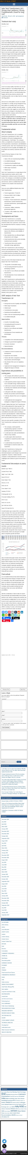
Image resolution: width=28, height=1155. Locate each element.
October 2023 (5, 836)
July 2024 (4, 821)
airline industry (5, 924)
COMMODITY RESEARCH (8, 953)
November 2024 (5, 819)
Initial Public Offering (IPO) (8, 986)
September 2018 (5, 905)
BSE (3, 1094)
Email (3, 715)
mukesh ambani (16, 1102)
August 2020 (4, 860)
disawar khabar (5, 801)
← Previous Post (5, 689)
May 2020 (4, 867)
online (3, 803)
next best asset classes (7, 998)
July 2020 (4, 862)
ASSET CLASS (5, 931)
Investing (4, 1100)
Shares (3, 1113)
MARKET (3, 1102)
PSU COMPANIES (6, 1003)
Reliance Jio (14, 1108)
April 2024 (4, 824)
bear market (4, 1092)
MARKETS (9, 1102)
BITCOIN (4, 943)
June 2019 (4, 888)
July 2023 (4, 843)
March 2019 (4, 893)
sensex (14, 1111)
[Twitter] (4, 1146)
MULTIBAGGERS (6, 994)
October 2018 (5, 903)
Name (3, 711)
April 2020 (4, 869)
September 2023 (5, 838)
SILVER (3, 1017)
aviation (3, 934)
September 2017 (5, 914)
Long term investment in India (8, 991)
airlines (3, 927)
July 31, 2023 (12, 16)
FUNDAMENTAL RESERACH (8, 974)
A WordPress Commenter (7, 810)
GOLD (3, 977)
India (3, 979)
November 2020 (5, 857)
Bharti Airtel (9, 1092)
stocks (13, 1115)
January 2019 (5, 895)
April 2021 (4, 845)
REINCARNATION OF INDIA (8, 1008)
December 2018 (5, 898)
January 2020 (5, 874)
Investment (10, 1100)
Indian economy (5, 982)
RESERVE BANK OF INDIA (8, 1013)
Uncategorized (20, 16)
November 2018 (5, 900)
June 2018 (4, 910)
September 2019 (5, 881)
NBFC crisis (9, 1106)
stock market (13, 1113)
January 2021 (5, 852)
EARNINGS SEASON (7, 963)
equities (3, 967)
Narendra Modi (15, 1104)
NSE (21, 1106)
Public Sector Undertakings (8, 1006)
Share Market (22, 1111)
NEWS (13, 1106)
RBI (25, 1106)
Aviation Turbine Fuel (6, 941)
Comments (5, 17)
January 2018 (5, 912)
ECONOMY (4, 965)
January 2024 (5, 829)
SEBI (2, 1111)
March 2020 (4, 871)
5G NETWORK (5, 922)
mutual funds (5, 996)
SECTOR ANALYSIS (6, 1015)
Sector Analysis (7, 1111)
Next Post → (24, 689)
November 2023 (5, 833)
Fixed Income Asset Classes (8, 972)
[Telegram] (4, 1141)
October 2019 (5, 879)
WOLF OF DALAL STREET (8, 1)
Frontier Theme (23, 1153)
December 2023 (5, 831)
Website (3, 719)
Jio (24, 1100)
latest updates (5, 989)
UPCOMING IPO (5, 1117)
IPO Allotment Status (19, 1100)
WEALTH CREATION (6, 1032)
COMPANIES (22, 1094)
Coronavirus (5, 1096)
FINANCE (4, 970)
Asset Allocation (5, 929)
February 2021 (5, 850)
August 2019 (4, 883)
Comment (4, 699)
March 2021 (4, 848)
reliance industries (5, 1108)
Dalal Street (16, 1096)
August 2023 (4, 840)
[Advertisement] (14, 638)
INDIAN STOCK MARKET (8, 984)
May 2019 (4, 891)
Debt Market (4, 958)
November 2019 (5, 876)
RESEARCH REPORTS (7, 1010)
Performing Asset (6, 1001)
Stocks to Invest (19, 1115)
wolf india (5, 16)
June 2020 (4, 864)
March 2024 (4, 826)
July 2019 (4, 886)
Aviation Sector (5, 939)
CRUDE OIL (4, 955)
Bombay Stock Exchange (19, 1092)
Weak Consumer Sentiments (8, 1029)
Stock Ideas (7, 1113)
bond (3, 946)
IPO (14, 1100)
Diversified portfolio (6, 960)
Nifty (17, 1106)
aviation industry (5, 936)
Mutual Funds (8, 1104)
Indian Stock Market (19, 1098)
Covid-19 (12, 1096)
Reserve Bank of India (22, 1108)
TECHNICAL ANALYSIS (7, 1022)
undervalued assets (6, 1027)
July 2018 (4, 907)
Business (4, 948)
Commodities (5, 951)
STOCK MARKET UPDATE (8, 1020)
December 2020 (5, 855)
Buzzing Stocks (14, 1094)
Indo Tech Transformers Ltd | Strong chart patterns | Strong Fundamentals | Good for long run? (13, 11)
